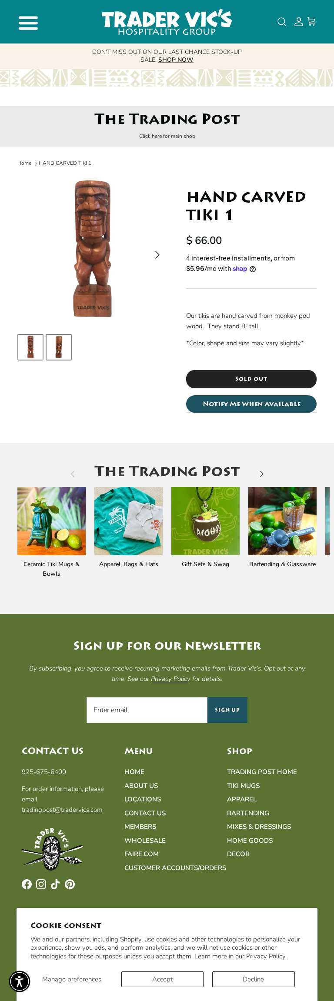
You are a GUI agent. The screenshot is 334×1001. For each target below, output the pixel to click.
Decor (238, 854)
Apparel (242, 799)
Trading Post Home (262, 771)
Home (24, 163)
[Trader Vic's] (167, 22)
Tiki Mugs (243, 785)
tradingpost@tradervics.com (62, 809)
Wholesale (145, 840)
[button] (19, 981)
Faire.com (141, 854)
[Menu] (27, 21)
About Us (141, 785)
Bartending (248, 813)
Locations (142, 799)
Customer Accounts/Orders (175, 868)
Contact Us (145, 813)
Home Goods (250, 840)
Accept (162, 979)
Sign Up (227, 710)
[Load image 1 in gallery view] (92, 250)
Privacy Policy (266, 956)
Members (140, 826)
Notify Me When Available (252, 404)
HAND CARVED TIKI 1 (65, 163)
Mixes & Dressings (259, 826)
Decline (253, 979)
